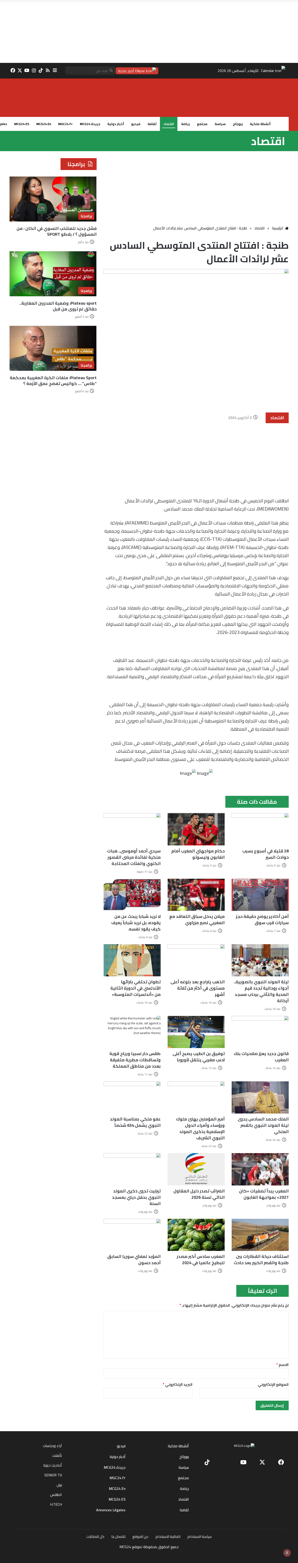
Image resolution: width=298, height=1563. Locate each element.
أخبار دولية (115, 124)
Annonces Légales (110, 1509)
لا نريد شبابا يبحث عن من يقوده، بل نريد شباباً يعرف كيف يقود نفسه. (136, 923)
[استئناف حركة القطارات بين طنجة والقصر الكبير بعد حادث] (260, 1235)
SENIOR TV (53, 1474)
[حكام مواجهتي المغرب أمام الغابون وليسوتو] (196, 829)
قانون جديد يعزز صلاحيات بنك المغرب (261, 1057)
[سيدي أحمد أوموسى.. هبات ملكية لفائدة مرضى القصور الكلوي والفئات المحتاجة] (132, 829)
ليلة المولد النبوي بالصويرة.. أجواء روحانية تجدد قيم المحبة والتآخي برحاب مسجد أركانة (261, 991)
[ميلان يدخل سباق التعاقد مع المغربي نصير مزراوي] (196, 895)
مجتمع (202, 124)
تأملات (57, 1455)
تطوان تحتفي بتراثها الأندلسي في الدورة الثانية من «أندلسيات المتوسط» (135, 988)
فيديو (135, 124)
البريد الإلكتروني (178, 1384)
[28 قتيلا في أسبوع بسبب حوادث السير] (260, 829)
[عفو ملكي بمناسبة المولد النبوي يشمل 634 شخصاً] (132, 1097)
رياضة (185, 124)
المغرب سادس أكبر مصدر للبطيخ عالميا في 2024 (201, 1260)
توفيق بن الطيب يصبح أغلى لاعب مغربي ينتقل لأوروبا (199, 1057)
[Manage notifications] (287, 1552)
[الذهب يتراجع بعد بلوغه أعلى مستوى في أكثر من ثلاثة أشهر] (196, 960)
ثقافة (152, 124)
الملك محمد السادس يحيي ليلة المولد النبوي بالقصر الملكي (263, 1125)
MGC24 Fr (65, 124)
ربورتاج (238, 124)
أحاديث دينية (52, 1465)
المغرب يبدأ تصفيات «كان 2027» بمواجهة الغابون (264, 1194)
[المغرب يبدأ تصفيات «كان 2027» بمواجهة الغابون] (260, 1169)
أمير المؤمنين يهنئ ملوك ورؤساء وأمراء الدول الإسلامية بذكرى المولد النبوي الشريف (200, 1128)
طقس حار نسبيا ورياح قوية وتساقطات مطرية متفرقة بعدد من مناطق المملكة (135, 1060)
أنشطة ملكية (260, 124)
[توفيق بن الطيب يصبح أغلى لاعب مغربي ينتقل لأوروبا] (196, 1032)
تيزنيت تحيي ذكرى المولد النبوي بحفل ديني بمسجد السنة (136, 1197)
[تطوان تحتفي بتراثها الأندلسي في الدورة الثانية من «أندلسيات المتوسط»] (132, 960)
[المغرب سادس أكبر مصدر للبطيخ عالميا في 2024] (196, 1235)
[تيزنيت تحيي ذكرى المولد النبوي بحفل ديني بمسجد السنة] (132, 1169)
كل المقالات (95, 1536)
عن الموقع (140, 1536)
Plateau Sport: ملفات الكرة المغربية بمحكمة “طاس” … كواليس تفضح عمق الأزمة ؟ (53, 380)
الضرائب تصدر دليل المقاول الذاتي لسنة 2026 (199, 1194)
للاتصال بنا (118, 1536)
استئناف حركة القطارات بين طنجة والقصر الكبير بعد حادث (261, 1260)
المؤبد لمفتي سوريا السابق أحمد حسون (134, 1260)
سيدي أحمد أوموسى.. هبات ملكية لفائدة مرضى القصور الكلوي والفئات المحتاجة (134, 857)
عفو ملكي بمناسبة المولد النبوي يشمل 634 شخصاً (135, 1122)
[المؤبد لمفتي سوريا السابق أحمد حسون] (132, 1235)
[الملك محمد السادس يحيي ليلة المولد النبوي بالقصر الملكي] (260, 1097)
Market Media (149, 1553)
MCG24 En (43, 124)
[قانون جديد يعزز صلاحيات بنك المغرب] (260, 1032)
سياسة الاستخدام (199, 1536)
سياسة (220, 124)
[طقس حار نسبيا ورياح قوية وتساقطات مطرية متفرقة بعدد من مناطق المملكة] (132, 1032)
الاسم (282, 1364)
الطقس (56, 1494)
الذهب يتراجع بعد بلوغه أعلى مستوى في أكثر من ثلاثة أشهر (197, 988)
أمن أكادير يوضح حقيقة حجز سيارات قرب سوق (262, 919)
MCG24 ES (21, 124)
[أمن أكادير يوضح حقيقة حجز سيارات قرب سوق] (260, 895)
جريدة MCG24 (90, 124)
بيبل (59, 1484)
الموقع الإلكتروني (273, 1384)
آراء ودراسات (52, 1445)
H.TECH (56, 1504)
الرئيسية (277, 228)
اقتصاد (168, 124)
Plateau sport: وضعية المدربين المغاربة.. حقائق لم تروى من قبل (58, 306)
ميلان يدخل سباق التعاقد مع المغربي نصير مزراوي (197, 919)
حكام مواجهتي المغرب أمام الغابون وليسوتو (198, 854)
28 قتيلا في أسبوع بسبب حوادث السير (265, 854)
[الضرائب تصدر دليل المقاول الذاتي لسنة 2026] (196, 1169)
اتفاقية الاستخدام (168, 1536)
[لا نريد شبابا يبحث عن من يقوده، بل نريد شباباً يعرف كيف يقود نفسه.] (132, 895)
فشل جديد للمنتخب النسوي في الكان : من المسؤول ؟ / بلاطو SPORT (57, 231)
